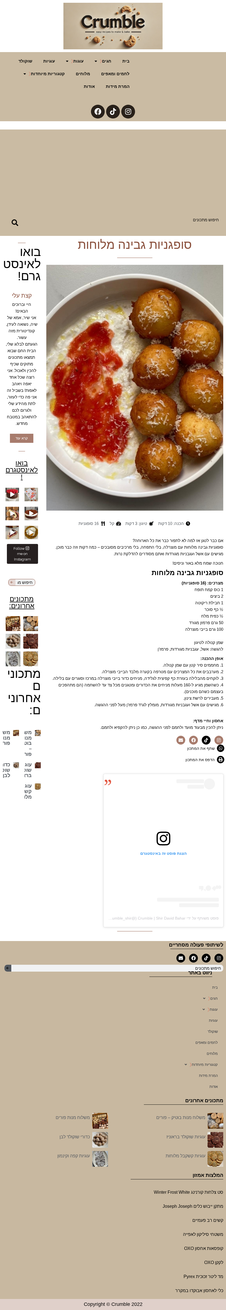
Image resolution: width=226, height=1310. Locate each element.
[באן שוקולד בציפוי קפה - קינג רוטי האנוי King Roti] (12, 513)
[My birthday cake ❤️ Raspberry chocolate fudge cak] (12, 494)
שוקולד (25, 61)
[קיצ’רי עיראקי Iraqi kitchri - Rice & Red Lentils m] (31, 532)
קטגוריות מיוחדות (48, 73)
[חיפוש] (14, 222)
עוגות (78, 61)
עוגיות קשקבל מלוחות (185, 1155)
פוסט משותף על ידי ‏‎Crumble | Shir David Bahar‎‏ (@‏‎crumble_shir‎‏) (163, 918)
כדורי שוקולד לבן (75, 1136)
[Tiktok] (113, 111)
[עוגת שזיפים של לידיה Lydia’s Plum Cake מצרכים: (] (12, 532)
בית (126, 61)
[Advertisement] (113, 168)
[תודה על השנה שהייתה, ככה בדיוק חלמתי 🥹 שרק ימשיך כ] (31, 494)
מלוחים (83, 73)
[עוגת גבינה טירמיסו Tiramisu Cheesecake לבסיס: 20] (31, 513)
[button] (204, 748)
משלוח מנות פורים (73, 1117)
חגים (106, 61)
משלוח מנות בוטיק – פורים (180, 1117)
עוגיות (49, 61)
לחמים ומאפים (115, 73)
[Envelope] (180, 740)
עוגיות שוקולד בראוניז (185, 1136)
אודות (89, 86)
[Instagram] (128, 111)
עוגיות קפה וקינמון (73, 1155)
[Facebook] (98, 111)
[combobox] (125, 220)
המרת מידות (118, 86)
